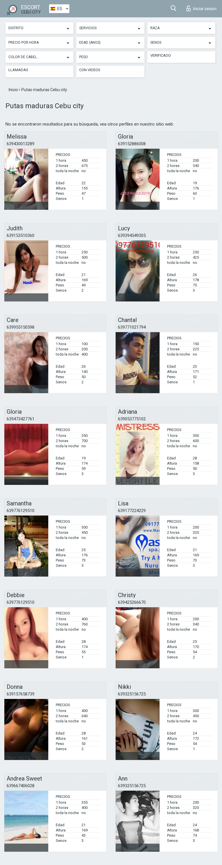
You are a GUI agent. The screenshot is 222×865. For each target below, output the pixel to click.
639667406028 (20, 785)
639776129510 (20, 510)
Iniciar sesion (205, 8)
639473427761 (20, 419)
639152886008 (132, 143)
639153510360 (20, 235)
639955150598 (20, 327)
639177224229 (132, 510)
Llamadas (18, 70)
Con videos (89, 70)
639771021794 (132, 327)
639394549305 (132, 235)
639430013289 (20, 143)
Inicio (14, 89)
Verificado (160, 55)
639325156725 (132, 694)
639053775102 (132, 419)
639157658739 (20, 694)
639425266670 (132, 602)
